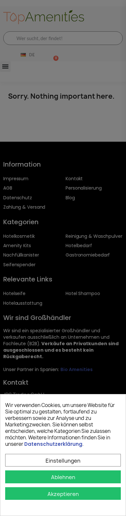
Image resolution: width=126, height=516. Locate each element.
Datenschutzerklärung (53, 444)
